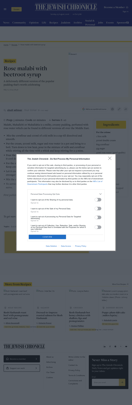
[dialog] (66, 202)
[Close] (110, 159)
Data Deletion (51, 246)
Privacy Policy (80, 246)
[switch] (98, 199)
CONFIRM (47, 237)
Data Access (66, 246)
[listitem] (66, 194)
